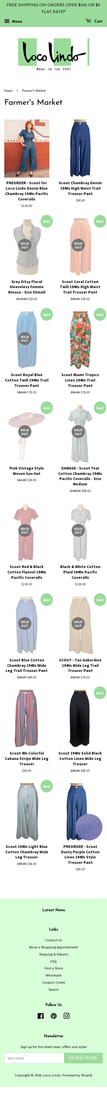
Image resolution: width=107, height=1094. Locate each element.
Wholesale (53, 975)
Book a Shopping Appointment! (53, 947)
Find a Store (54, 968)
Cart (98, 21)
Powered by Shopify (77, 1075)
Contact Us (53, 940)
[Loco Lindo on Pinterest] (54, 1017)
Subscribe (83, 1058)
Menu (16, 21)
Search (54, 989)
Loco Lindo (52, 1075)
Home (8, 91)
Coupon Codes (53, 982)
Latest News (53, 910)
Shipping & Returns (53, 954)
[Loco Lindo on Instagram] (66, 1017)
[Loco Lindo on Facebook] (40, 1017)
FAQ (54, 961)
